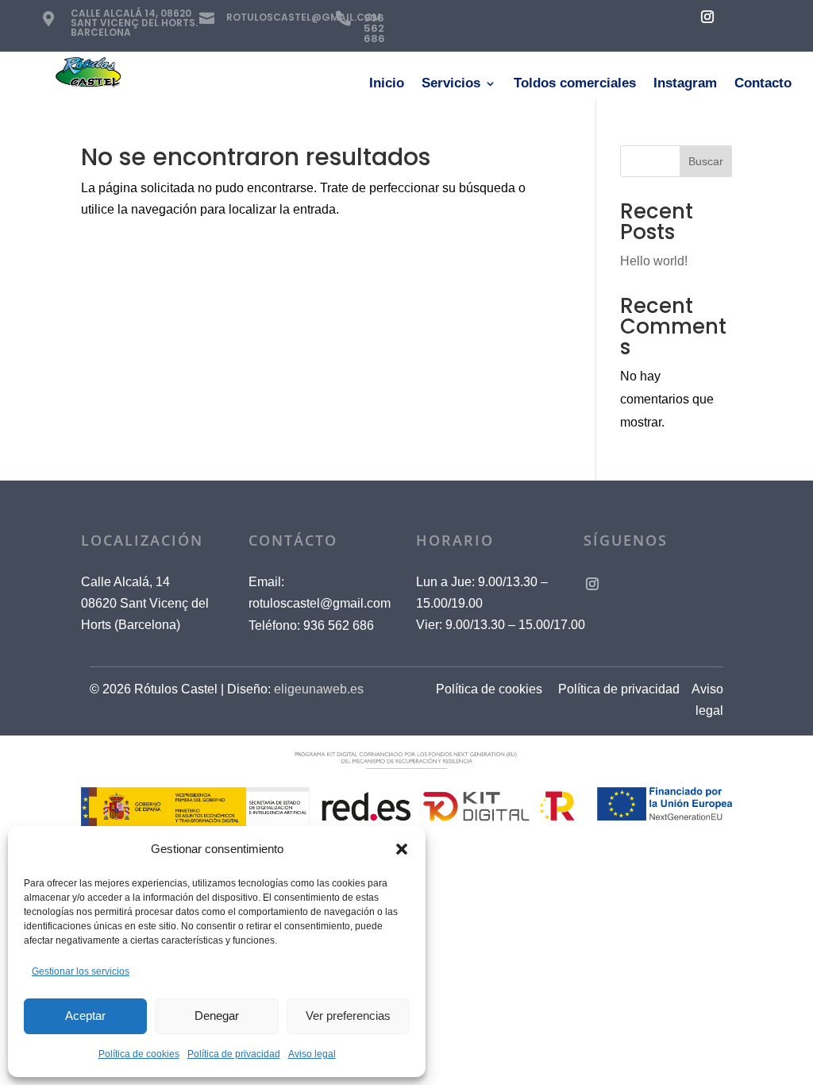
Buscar (705, 161)
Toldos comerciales (575, 84)
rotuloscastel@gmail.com (320, 603)
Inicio (386, 84)
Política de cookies (138, 1054)
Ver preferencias (348, 1015)
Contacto (763, 84)
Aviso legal (312, 1054)
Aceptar (85, 1015)
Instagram (685, 84)
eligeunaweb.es (319, 689)
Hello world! (654, 261)
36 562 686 (338, 625)
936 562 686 (374, 28)
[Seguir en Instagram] (707, 16)
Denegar (217, 1015)
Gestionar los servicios (80, 971)
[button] (402, 849)
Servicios (451, 84)
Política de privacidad (233, 1054)
